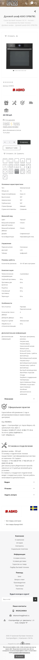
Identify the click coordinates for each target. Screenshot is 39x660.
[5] (12, 82)
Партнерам (19, 586)
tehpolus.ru (10, 435)
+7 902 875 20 (27, 461)
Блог (19, 576)
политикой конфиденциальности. (21, 652)
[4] (10, 82)
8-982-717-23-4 (27, 430)
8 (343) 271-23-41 (15, 430)
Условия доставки (19, 561)
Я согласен (19, 656)
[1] (4, 82)
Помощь (19, 572)
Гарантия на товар (19, 564)
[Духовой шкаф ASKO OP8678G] (19, 56)
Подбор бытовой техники (19, 567)
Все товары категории (13, 521)
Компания (19, 536)
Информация (19, 554)
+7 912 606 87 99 (15, 461)
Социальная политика (19, 549)
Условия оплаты (19, 558)
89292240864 (21, 611)
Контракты (19, 546)
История (19, 543)
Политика (19, 589)
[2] (6, 82)
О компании (19, 540)
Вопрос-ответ (20, 579)
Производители (19, 583)
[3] (8, 82)
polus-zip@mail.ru (16, 432)
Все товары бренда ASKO (14, 524)
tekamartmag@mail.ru (21, 615)
